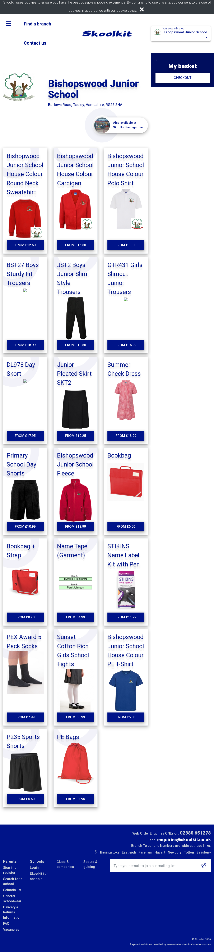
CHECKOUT (182, 78)
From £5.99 (75, 717)
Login (34, 868)
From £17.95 (25, 436)
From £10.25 (75, 436)
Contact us (35, 43)
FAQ (6, 924)
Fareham (145, 852)
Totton (189, 852)
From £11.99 (126, 617)
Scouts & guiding (90, 864)
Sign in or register (10, 870)
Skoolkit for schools (39, 876)
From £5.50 (25, 799)
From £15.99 (126, 345)
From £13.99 (126, 436)
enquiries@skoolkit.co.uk (184, 839)
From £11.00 (126, 245)
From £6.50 (125, 526)
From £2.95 (75, 799)
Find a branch (37, 23)
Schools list (12, 890)
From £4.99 (75, 617)
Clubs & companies (65, 864)
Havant (160, 852)
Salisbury (203, 852)
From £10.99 (25, 526)
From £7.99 (25, 717)
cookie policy (126, 11)
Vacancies (11, 930)
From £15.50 (75, 245)
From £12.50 (25, 245)
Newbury (174, 852)
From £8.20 (25, 617)
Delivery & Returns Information (12, 912)
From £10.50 (75, 345)
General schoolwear (12, 898)
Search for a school (12, 881)
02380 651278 (195, 833)
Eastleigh (129, 852)
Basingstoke (109, 852)
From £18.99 (25, 345)
